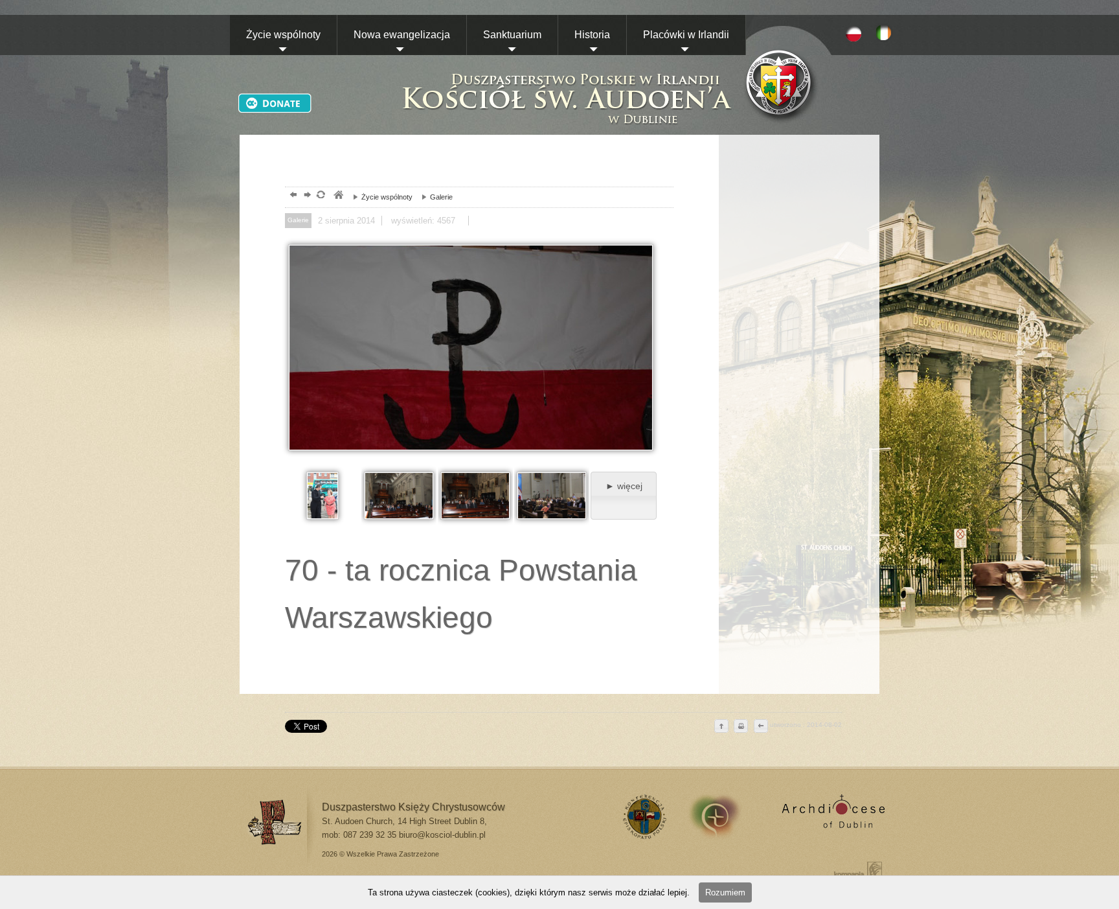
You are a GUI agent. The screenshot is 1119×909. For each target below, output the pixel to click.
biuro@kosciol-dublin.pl (442, 835)
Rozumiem (725, 892)
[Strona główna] (565, 85)
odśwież (320, 195)
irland (723, 816)
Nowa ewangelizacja (402, 34)
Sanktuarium (512, 34)
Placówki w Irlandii (686, 34)
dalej (305, 195)
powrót (291, 195)
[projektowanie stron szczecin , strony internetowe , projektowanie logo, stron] (855, 869)
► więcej (623, 486)
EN (886, 33)
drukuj (741, 727)
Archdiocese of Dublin (831, 816)
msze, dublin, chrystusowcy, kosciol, (337, 195)
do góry (721, 727)
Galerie (434, 197)
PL (853, 33)
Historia (592, 34)
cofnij (760, 727)
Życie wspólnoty (283, 34)
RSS (642, 816)
